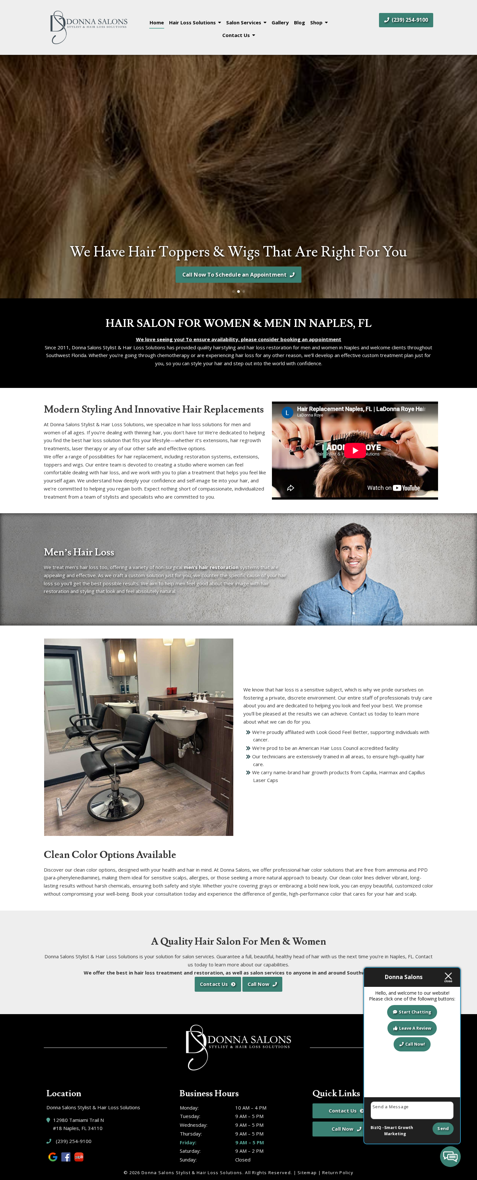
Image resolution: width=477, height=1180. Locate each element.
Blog (299, 22)
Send (443, 1128)
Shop (316, 22)
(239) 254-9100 (409, 19)
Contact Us (236, 35)
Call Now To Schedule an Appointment (234, 274)
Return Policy (337, 1172)
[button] (7, 176)
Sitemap (307, 1172)
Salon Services (243, 22)
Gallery (280, 22)
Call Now (258, 984)
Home (157, 22)
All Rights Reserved (268, 1172)
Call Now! (415, 1044)
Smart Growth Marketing (398, 1131)
